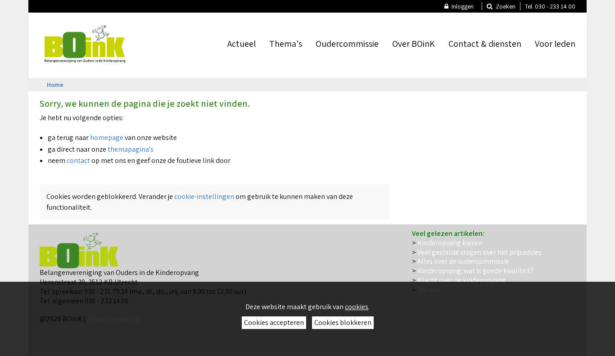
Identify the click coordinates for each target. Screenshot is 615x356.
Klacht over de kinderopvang (461, 280)
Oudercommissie (347, 44)
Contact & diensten (484, 44)
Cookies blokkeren (342, 322)
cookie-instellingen (204, 196)
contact (78, 160)
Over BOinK (413, 44)
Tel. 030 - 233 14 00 (550, 6)
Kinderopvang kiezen (449, 243)
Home (55, 84)
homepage (107, 137)
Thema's (285, 44)
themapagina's (131, 149)
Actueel (241, 44)
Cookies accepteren (274, 322)
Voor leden (555, 44)
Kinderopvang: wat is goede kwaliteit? (475, 270)
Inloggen (462, 6)
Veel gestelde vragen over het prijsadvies (479, 252)
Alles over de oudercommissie (463, 261)
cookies (356, 306)
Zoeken (505, 6)
